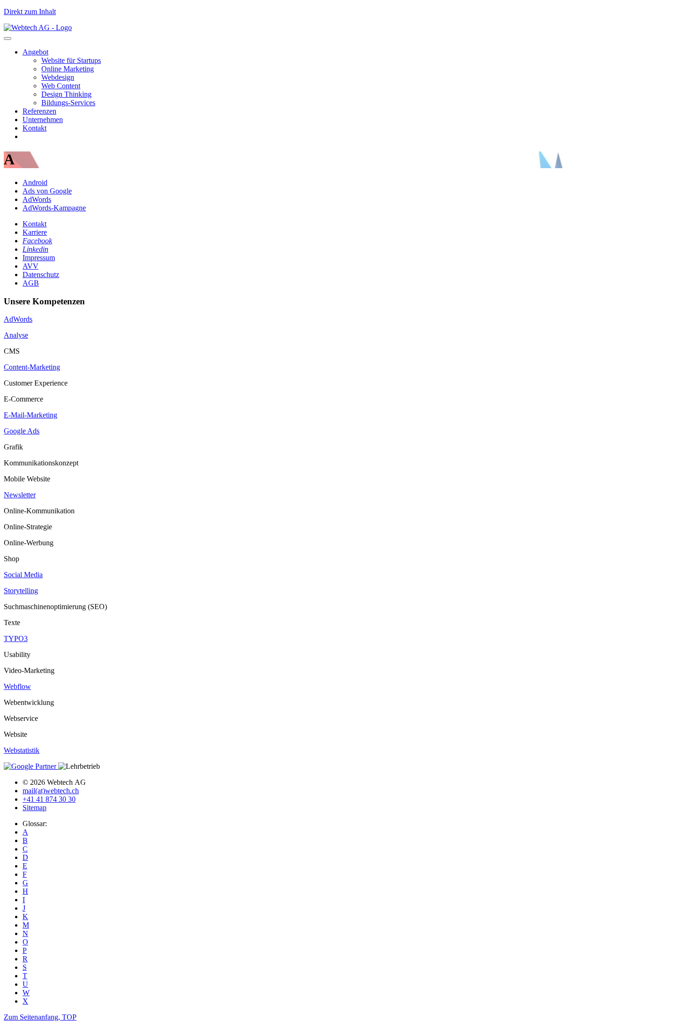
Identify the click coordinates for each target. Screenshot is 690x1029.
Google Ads (21, 431)
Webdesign (57, 77)
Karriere (35, 232)
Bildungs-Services (68, 103)
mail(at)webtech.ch (51, 791)
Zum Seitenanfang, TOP (40, 1017)
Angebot (35, 52)
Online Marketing (67, 69)
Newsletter (20, 495)
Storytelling (21, 591)
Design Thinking (66, 94)
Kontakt (34, 128)
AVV (30, 266)
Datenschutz (41, 275)
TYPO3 (16, 638)
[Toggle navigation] (7, 38)
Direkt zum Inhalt (30, 11)
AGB (31, 283)
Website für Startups (71, 60)
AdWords (18, 319)
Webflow (17, 686)
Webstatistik (21, 750)
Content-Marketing (32, 367)
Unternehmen (43, 120)
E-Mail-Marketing (30, 415)
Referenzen (39, 111)
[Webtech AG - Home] (38, 27)
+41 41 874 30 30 (49, 799)
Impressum (39, 258)
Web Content (60, 86)
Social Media (23, 575)
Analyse (16, 335)
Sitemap (34, 808)
